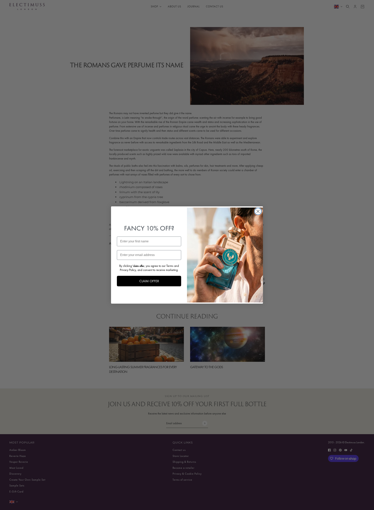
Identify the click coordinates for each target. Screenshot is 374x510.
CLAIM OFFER (149, 281)
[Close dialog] (258, 211)
